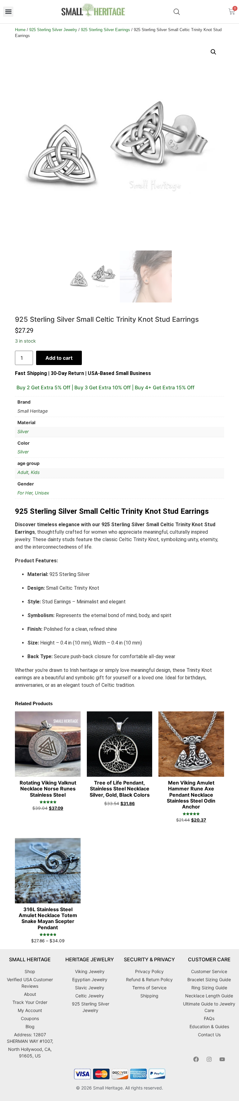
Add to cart (59, 358)
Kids (35, 472)
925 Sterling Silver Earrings (105, 29)
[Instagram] (209, 1059)
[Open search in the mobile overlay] (177, 12)
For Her (24, 492)
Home (20, 29)
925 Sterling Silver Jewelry (53, 29)
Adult (22, 472)
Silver (23, 431)
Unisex (42, 492)
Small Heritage (108, 1087)
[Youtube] (222, 1059)
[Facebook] (196, 1059)
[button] (8, 12)
